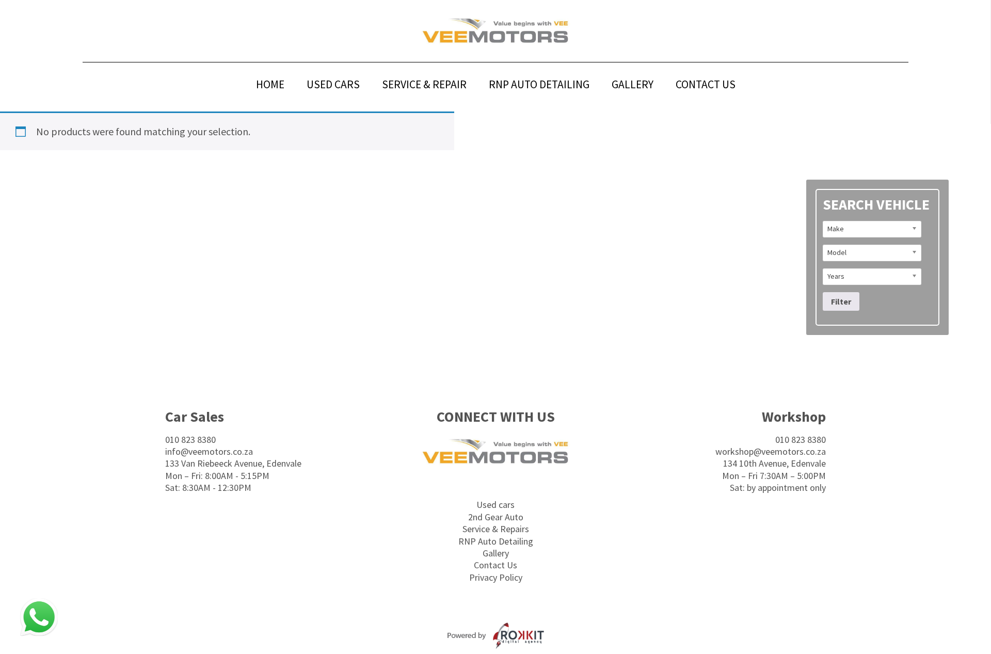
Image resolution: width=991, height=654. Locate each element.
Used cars (495, 505)
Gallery (496, 553)
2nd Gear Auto (495, 517)
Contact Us (495, 565)
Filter (841, 301)
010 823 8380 (190, 439)
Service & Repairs (495, 529)
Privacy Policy (495, 577)
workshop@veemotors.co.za (770, 451)
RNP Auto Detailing (495, 541)
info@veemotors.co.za (209, 451)
